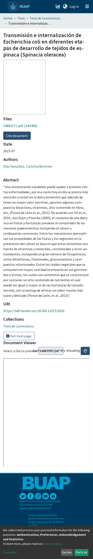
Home (8, 18)
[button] (65, 6)
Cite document (17, 135)
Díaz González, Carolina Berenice (27, 166)
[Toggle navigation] (87, 6)
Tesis (21, 18)
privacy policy (52, 544)
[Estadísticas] (58, 6)
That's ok (81, 552)
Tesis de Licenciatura (45, 18)
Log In (74, 6)
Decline (67, 552)
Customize (10, 552)
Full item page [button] (21, 336)
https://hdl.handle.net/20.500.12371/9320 (33, 311)
